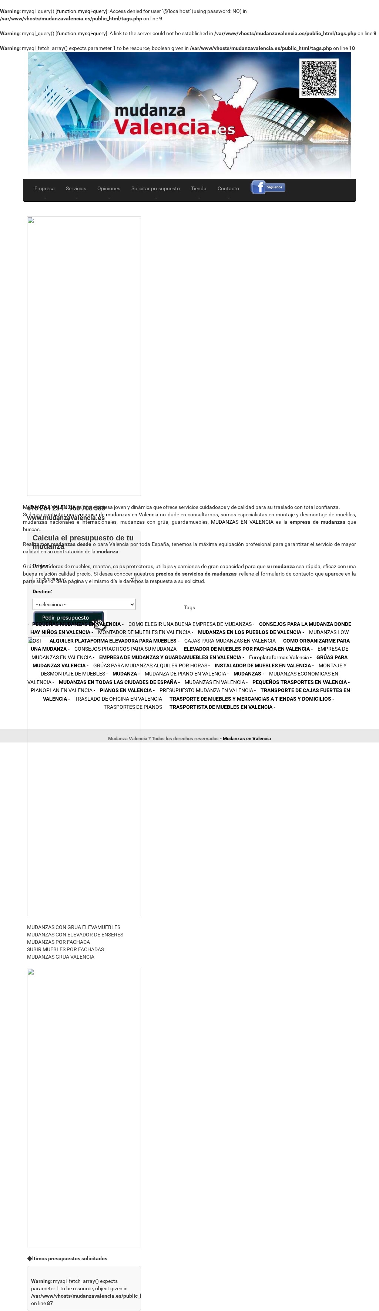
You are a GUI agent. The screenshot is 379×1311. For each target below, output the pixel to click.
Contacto (228, 188)
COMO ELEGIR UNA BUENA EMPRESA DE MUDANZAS (191, 624)
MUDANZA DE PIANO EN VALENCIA (187, 674)
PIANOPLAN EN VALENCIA (63, 690)
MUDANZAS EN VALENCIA (242, 522)
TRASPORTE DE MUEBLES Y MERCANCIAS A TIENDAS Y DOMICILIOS (252, 699)
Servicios (76, 188)
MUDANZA (126, 674)
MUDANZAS (249, 674)
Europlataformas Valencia (280, 657)
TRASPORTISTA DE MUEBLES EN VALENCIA (222, 707)
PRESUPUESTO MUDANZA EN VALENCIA (208, 690)
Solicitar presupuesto (155, 188)
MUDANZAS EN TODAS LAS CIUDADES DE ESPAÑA (119, 682)
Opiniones (108, 188)
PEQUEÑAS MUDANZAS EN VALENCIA (78, 624)
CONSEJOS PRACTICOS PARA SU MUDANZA (126, 649)
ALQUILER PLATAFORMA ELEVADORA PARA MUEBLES (115, 641)
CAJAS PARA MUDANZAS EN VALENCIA (231, 641)
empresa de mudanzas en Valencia (117, 514)
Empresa (44, 188)
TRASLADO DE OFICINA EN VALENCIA (120, 699)
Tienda (199, 188)
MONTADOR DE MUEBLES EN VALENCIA (145, 632)
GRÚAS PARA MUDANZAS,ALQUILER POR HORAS (151, 665)
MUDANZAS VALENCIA (49, 507)
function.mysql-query (81, 11)
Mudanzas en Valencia (247, 738)
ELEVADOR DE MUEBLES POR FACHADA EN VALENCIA (248, 649)
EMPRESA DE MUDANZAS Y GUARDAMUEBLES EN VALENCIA (171, 657)
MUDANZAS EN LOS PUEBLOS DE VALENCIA (251, 632)
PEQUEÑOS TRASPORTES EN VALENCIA (301, 682)
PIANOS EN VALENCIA (127, 690)
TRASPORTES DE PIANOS (134, 707)
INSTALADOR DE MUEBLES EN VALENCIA (264, 665)
